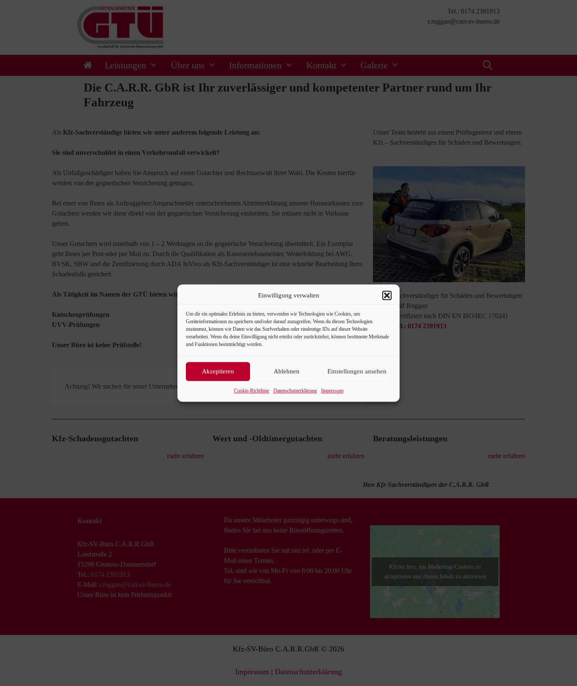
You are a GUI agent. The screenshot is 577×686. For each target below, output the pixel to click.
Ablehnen (286, 371)
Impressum (332, 391)
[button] (387, 296)
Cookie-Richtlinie (251, 391)
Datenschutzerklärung (295, 391)
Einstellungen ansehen (356, 371)
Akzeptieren (218, 371)
